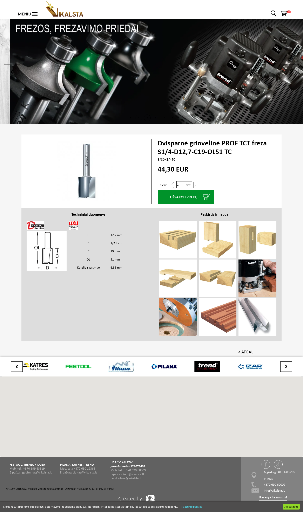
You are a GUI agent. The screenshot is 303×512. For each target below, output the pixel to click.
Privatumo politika (191, 506)
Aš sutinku (291, 506)
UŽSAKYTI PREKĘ (183, 197)
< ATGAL (245, 352)
